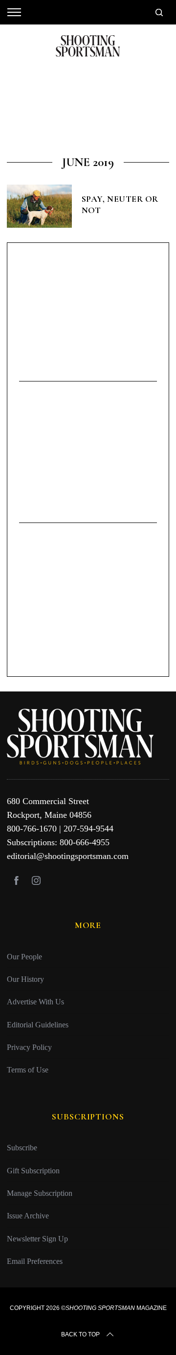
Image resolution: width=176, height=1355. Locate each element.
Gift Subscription (33, 1170)
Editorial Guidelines (37, 1025)
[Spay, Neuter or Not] (39, 206)
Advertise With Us (35, 1002)
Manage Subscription (39, 1193)
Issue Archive (28, 1216)
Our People (24, 956)
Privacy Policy (29, 1047)
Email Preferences (35, 1261)
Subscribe (22, 1147)
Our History (25, 979)
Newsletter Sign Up (37, 1239)
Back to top (80, 1334)
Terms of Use (27, 1070)
